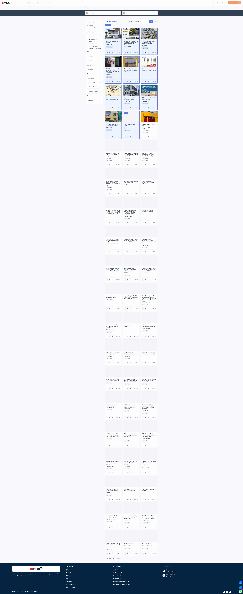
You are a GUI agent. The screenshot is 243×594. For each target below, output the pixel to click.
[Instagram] (227, 592)
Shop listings (31, 2)
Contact (51, 2)
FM (38, 2)
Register (224, 2)
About (22, 2)
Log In (216, 2)
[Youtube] (230, 592)
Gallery (44, 2)
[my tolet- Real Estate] (6, 3)
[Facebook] (224, 592)
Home (16, 2)
